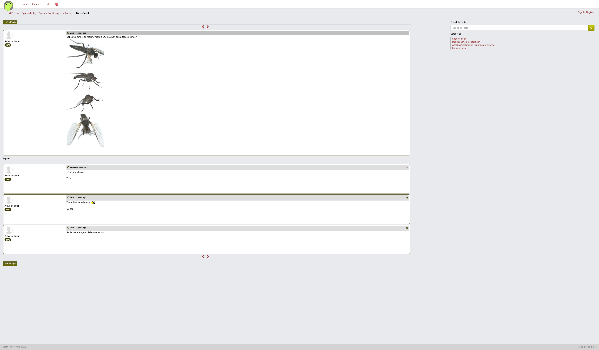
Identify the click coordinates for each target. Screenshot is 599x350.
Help (48, 3)
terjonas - (79, 167)
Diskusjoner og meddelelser (466, 41)
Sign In (581, 12)
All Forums (13, 13)
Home (24, 3)
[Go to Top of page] (407, 167)
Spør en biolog (29, 13)
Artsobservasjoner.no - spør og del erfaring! (473, 44)
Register (590, 12)
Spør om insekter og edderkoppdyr (56, 13)
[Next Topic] (207, 27)
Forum (35, 3)
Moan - (78, 33)
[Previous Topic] (203, 27)
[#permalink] (68, 32)
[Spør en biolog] (9, 6)
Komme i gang (459, 48)
